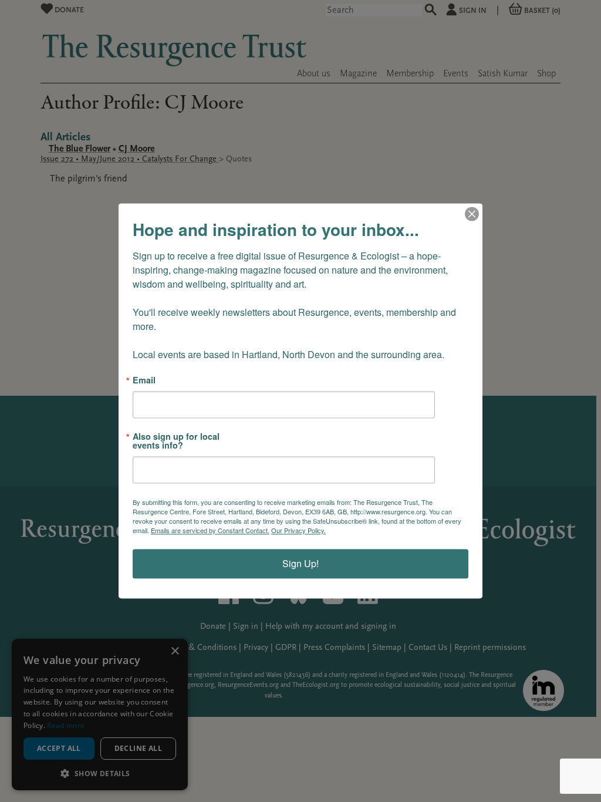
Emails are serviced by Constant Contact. (210, 530)
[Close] (472, 214)
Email (144, 380)
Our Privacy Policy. (298, 530)
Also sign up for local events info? (176, 441)
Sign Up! (300, 564)
